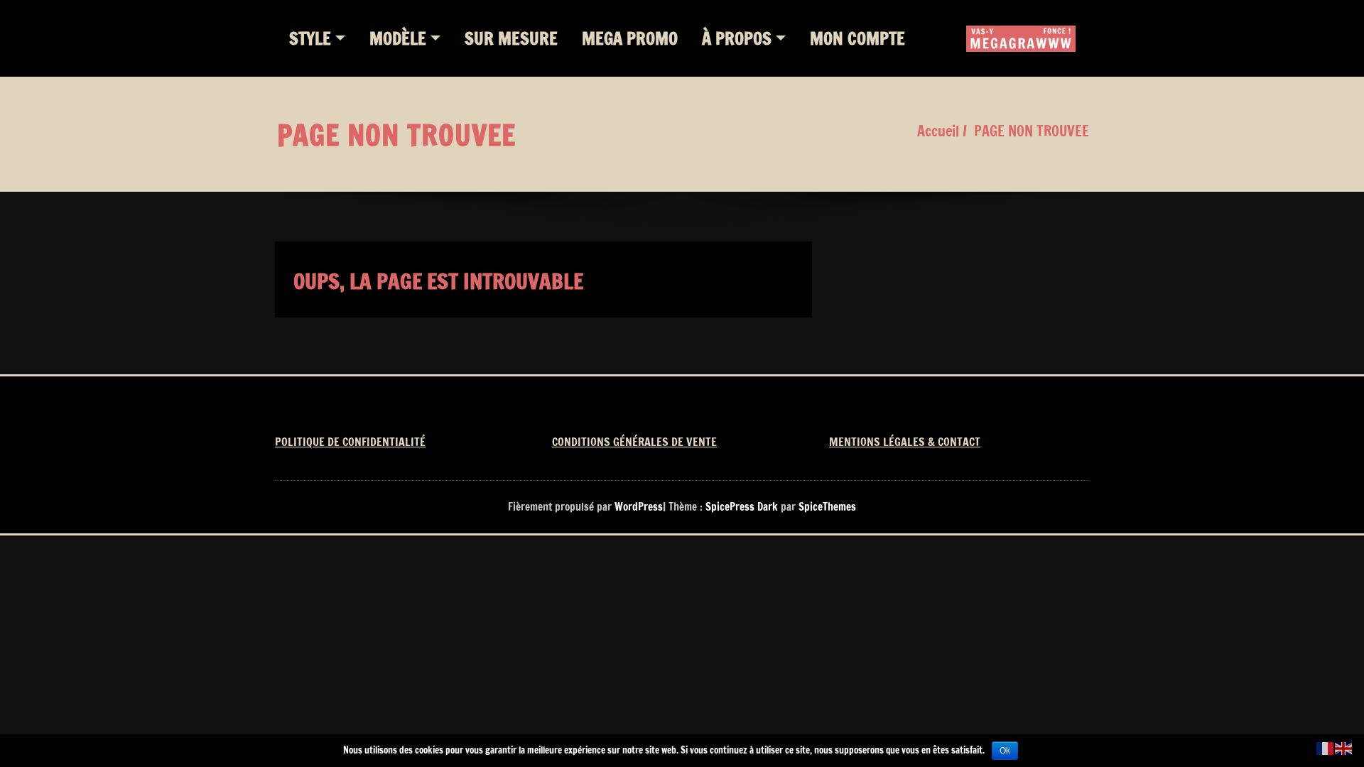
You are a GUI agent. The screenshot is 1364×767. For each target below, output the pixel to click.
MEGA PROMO (630, 38)
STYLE (310, 38)
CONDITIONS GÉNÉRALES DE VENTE (634, 442)
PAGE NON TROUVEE (1031, 131)
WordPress (639, 506)
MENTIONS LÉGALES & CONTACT (904, 442)
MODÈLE (397, 38)
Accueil (938, 131)
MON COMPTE (857, 38)
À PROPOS (737, 38)
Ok (1005, 751)
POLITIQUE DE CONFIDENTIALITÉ (350, 442)
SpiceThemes (826, 506)
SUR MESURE (511, 38)
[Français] (1325, 747)
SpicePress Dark (741, 506)
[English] (1344, 747)
